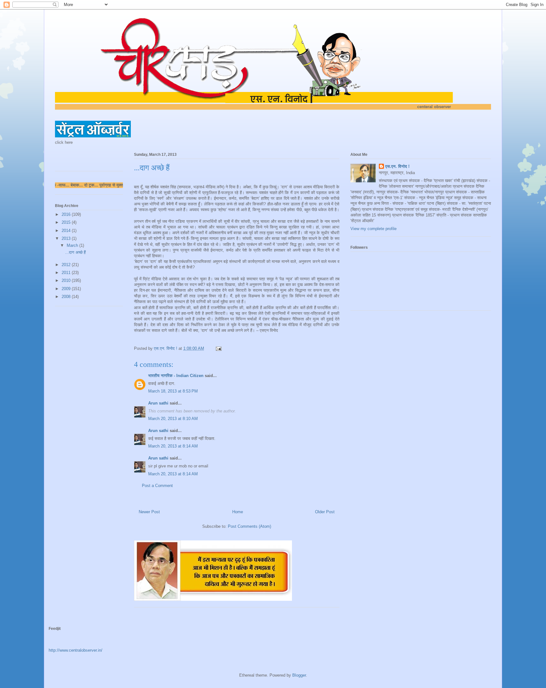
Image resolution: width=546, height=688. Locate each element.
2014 (67, 230)
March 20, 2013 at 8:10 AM (173, 418)
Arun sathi (158, 403)
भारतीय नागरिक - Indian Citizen (175, 375)
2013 (67, 238)
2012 (67, 264)
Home (237, 511)
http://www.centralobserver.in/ (75, 650)
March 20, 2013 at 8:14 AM (173, 446)
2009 (67, 288)
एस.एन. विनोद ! (397, 166)
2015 (67, 222)
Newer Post (149, 511)
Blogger (299, 675)
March (73, 245)
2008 (67, 296)
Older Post (325, 511)
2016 (67, 214)
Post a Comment (157, 485)
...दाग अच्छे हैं (75, 252)
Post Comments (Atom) (249, 526)
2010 (67, 280)
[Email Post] (218, 348)
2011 (67, 272)
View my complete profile (373, 228)
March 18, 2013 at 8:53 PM (173, 391)
